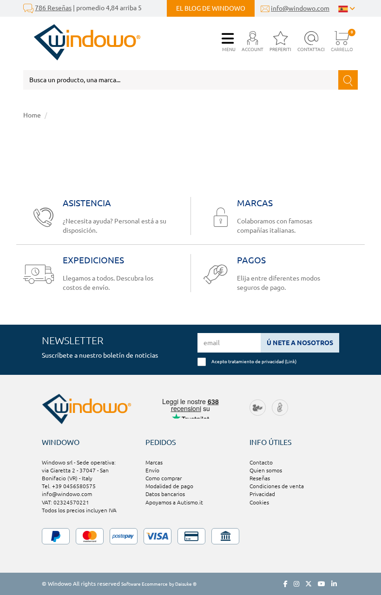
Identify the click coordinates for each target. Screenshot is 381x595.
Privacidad (262, 494)
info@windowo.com (300, 8)
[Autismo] (280, 407)
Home (32, 115)
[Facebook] (285, 584)
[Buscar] (348, 80)
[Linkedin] (334, 584)
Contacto (261, 462)
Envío (152, 470)
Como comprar (163, 478)
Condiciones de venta (277, 486)
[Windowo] (82, 42)
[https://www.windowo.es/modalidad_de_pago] (190, 536)
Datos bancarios (165, 494)
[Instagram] (296, 584)
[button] (252, 42)
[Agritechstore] (258, 407)
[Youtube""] (321, 584)
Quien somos (266, 470)
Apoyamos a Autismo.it (174, 502)
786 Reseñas (53, 8)
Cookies (259, 502)
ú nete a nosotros (300, 343)
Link (290, 361)
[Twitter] (308, 584)
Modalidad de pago (169, 486)
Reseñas (260, 478)
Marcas (154, 462)
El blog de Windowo (210, 8)
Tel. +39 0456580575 (69, 486)
